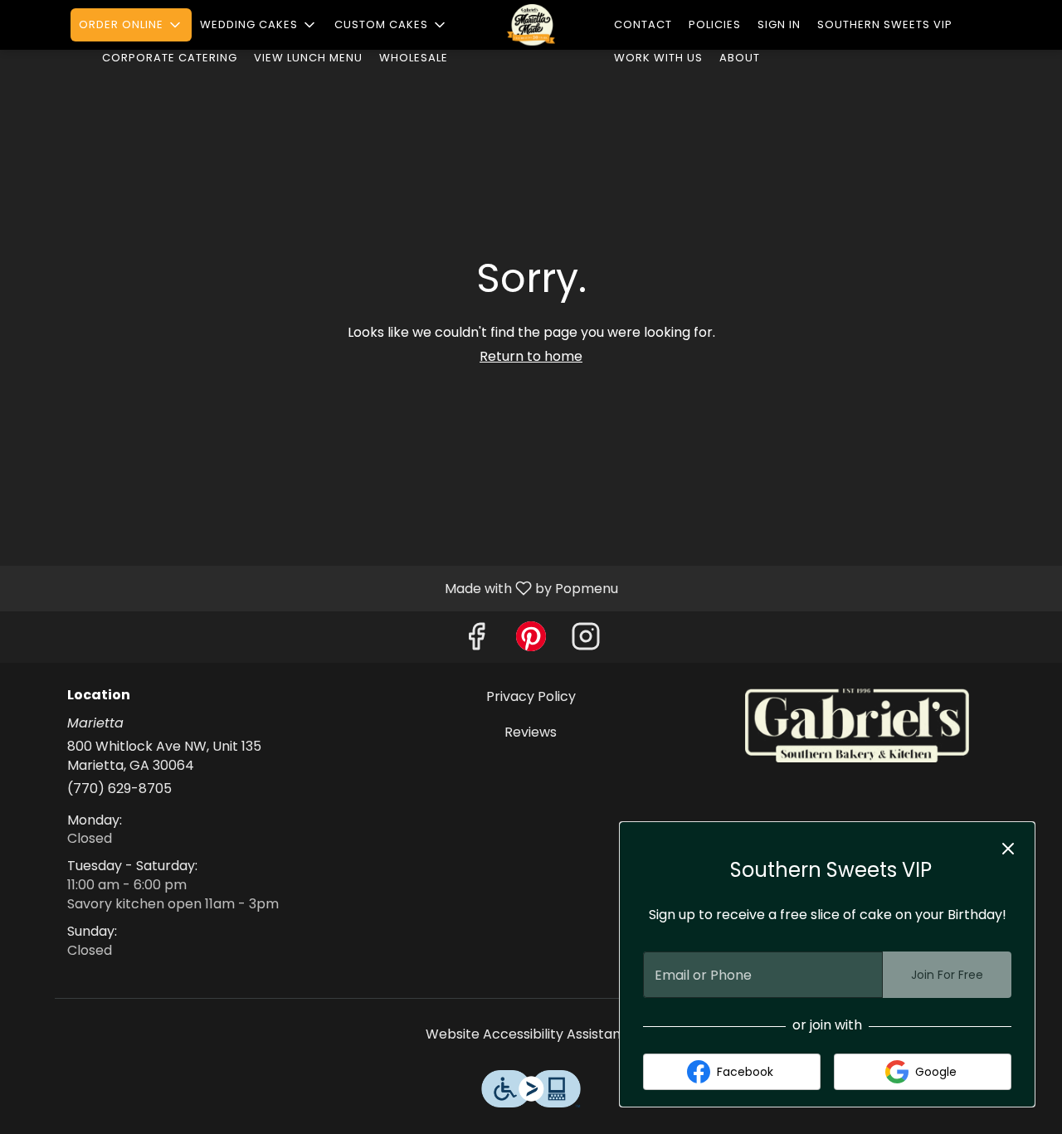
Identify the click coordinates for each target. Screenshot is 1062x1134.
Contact (643, 24)
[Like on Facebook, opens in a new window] (476, 641)
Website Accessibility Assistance (531, 1034)
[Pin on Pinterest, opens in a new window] (531, 641)
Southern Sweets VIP (884, 24)
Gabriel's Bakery (856, 725)
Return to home (531, 356)
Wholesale (413, 58)
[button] (131, 24)
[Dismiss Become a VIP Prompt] (1008, 849)
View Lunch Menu (308, 58)
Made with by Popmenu (315, 588)
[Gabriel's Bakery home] (531, 25)
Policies (715, 24)
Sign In (779, 24)
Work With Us (658, 58)
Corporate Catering (169, 58)
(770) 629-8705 (119, 789)
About (739, 58)
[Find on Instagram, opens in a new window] (586, 641)
